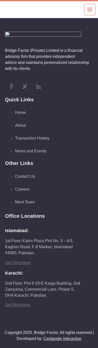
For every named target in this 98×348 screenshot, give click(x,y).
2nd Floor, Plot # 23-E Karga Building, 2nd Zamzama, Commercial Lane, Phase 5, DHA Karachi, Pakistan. (42, 289)
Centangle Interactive (62, 338)
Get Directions (17, 262)
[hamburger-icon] (89, 9)
